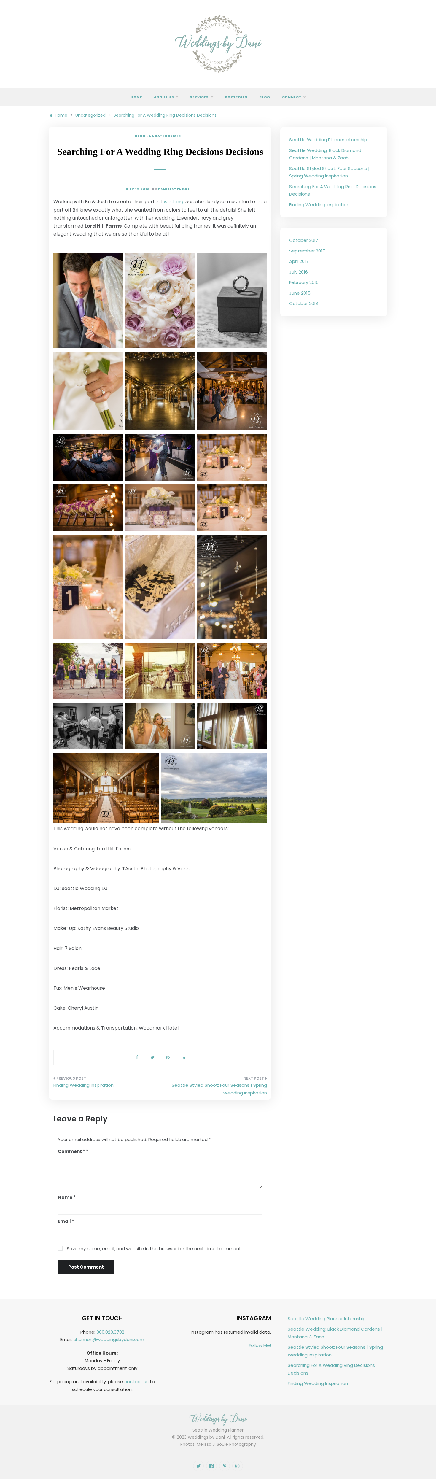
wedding (173, 201)
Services (199, 97)
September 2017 (307, 251)
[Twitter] (198, 1466)
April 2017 (299, 261)
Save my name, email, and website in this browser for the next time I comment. (154, 1249)
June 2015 (300, 293)
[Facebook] (211, 1466)
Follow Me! (260, 1345)
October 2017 (303, 240)
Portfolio (236, 97)
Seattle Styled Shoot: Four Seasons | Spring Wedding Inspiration (219, 1089)
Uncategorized (165, 136)
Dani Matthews (174, 189)
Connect (291, 97)
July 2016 (298, 272)
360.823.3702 (110, 1332)
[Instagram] (237, 1466)
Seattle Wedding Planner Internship (328, 139)
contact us (136, 1381)
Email (66, 1221)
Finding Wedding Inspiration (83, 1085)
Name (67, 1197)
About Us (164, 97)
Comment (71, 1151)
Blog (264, 97)
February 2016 (304, 282)
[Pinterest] (224, 1466)
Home (136, 97)
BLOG (140, 136)
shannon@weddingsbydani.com (109, 1339)
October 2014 (304, 303)
